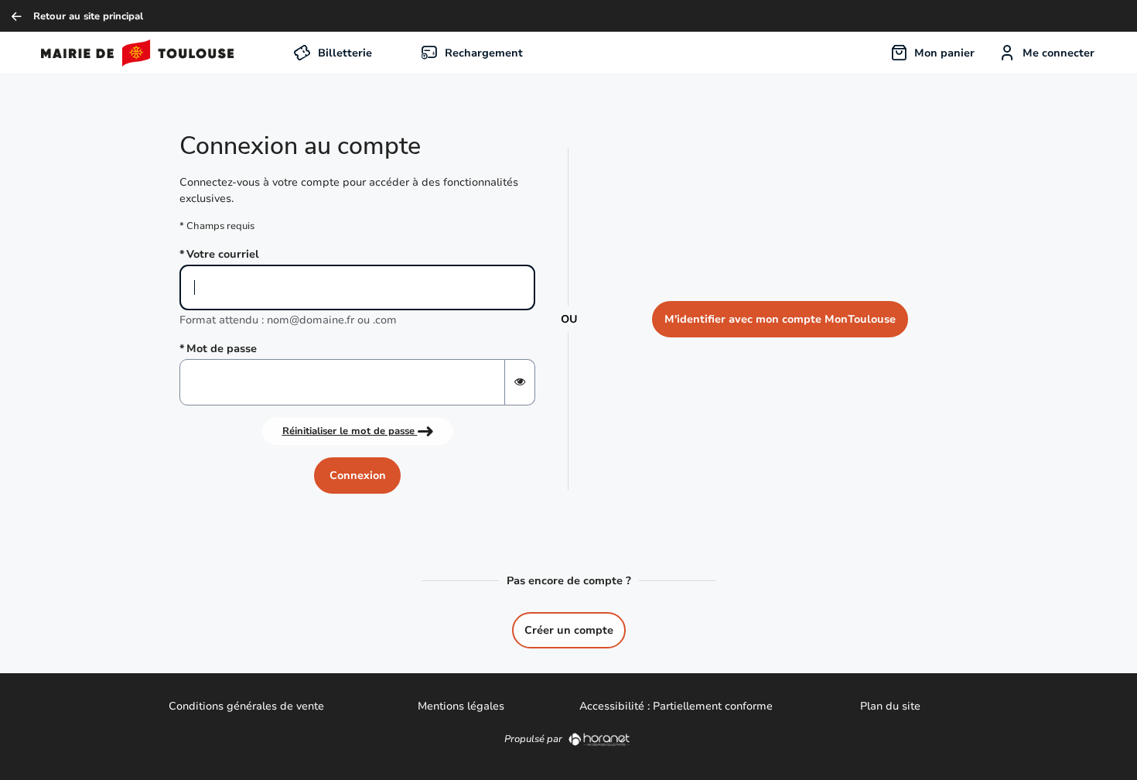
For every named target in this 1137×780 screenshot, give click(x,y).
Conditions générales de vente (246, 706)
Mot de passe (221, 348)
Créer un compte (568, 630)
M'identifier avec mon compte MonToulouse (780, 319)
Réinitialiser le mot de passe (350, 430)
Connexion (357, 475)
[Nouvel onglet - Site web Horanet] (599, 738)
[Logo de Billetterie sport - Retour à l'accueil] (121, 52)
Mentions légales (461, 706)
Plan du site (890, 706)
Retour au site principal (88, 15)
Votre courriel (222, 254)
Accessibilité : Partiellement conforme (676, 706)
